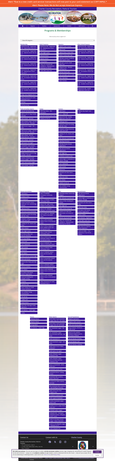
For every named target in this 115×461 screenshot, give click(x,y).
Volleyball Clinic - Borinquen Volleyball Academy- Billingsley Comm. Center (57, 414)
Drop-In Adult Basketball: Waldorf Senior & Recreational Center (47, 221)
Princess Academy (25, 266)
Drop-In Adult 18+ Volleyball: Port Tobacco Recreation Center (47, 215)
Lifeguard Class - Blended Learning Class (65, 68)
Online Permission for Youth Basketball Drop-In (28, 98)
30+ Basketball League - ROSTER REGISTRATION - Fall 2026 (57, 334)
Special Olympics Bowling (75, 338)
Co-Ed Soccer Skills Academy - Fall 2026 (57, 382)
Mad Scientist (62, 166)
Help (64, 458)
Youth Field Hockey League (28, 162)
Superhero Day (25, 284)
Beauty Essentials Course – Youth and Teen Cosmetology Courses (28, 203)
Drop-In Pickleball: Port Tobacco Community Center (47, 243)
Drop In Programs (44, 191)
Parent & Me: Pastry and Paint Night (28, 262)
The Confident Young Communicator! (64, 186)
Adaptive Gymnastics (74, 319)
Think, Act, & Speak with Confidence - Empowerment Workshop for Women (47, 66)
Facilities (44, 26)
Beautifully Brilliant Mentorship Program (67, 194)
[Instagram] (65, 442)
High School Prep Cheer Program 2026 (56, 391)
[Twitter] (55, 442)
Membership (23, 44)
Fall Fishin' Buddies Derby (27, 150)
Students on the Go (45, 118)
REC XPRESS (62, 180)
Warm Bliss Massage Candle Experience (28, 306)
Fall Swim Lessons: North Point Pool (65, 63)
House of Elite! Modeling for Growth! (66, 201)
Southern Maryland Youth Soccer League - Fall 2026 (27, 158)
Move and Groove (25, 259)
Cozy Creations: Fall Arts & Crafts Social (75, 328)
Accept (97, 452)
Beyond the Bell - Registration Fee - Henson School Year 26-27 (28, 65)
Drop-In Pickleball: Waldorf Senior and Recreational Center (47, 253)
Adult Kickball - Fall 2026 (27, 118)
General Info (57, 26)
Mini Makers (24, 253)
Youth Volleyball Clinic (55, 428)
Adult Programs (43, 44)
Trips (78, 109)
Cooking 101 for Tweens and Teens (66, 134)
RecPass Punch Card (64, 72)
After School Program (83, 44)
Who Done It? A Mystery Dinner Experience (84, 227)
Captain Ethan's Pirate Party (66, 52)
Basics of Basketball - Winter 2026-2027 (57, 365)
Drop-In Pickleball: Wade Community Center (46, 248)
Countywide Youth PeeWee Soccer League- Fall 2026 (28, 146)
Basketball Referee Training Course (57, 373)
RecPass (23, 102)
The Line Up (24, 296)
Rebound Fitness (44, 55)
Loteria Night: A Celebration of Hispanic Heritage (67, 159)
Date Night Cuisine (45, 52)
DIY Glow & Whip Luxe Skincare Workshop (27, 234)
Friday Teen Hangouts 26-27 (28, 94)
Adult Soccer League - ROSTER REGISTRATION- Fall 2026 (29, 131)
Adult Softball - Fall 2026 (27, 140)
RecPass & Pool (25, 105)
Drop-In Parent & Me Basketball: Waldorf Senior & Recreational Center (47, 238)
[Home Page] (22, 25)
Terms (46, 458)
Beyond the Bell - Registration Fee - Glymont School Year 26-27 (29, 52)
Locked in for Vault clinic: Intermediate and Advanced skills (66, 213)
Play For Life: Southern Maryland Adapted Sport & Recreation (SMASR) (75, 333)
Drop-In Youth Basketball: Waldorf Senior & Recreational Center (47, 270)
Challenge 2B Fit (63, 121)
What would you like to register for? (57, 36)
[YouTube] (60, 442)
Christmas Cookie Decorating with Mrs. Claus (66, 125)
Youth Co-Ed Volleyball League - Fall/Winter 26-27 (57, 424)
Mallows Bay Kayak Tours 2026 (84, 111)
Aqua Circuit (62, 49)
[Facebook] (50, 442)
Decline (97, 455)
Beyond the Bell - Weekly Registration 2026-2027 (84, 89)
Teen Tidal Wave (63, 78)
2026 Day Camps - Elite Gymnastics (46, 111)
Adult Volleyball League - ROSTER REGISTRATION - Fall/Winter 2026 (56, 360)
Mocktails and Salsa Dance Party (66, 173)
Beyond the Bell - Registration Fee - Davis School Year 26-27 (28, 47)
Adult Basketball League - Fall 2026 (57, 342)
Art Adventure (24, 199)
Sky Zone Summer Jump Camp (48, 115)
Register (33, 26)
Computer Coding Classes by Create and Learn (66, 129)
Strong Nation (43, 61)
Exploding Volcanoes (64, 141)
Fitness (32, 317)
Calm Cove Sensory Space (75, 325)
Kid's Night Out (63, 153)
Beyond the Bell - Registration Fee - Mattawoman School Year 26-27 (28, 71)
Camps (41, 109)
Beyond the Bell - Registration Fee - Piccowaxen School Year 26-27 (28, 77)
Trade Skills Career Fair (46, 70)
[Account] (92, 25)
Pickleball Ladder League (56, 410)
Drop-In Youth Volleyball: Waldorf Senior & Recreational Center (47, 277)
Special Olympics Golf (74, 341)
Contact (69, 26)
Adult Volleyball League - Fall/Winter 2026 (56, 354)
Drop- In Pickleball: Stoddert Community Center (47, 200)
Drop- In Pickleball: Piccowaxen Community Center (46, 195)
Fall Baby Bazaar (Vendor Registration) (65, 144)
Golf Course (82, 26)
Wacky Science (25, 302)
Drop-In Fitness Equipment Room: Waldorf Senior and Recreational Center (47, 227)
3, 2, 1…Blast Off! (63, 114)
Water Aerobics (63, 80)
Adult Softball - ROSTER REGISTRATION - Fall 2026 (28, 136)
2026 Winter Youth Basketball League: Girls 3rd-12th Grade (57, 324)
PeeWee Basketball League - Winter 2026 (57, 401)
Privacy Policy (56, 454)
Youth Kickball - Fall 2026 (27, 165)
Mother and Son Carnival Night (29, 256)
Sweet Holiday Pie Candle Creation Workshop (27, 288)
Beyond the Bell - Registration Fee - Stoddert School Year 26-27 (29, 90)
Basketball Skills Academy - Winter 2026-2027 (56, 377)
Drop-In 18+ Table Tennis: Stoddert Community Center (47, 205)
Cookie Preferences (57, 458)
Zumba (23, 313)
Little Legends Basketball (56, 398)
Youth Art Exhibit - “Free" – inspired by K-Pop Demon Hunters (85, 232)
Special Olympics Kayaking (75, 344)
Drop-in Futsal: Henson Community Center (46, 232)
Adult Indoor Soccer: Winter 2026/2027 (57, 347)
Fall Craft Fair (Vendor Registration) (64, 149)
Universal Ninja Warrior (84, 223)
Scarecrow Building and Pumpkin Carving (27, 277)
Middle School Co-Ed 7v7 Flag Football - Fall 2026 (28, 154)
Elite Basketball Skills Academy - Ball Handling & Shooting (57, 386)
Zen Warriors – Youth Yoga (28, 310)
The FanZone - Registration (85, 217)
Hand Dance (62, 111)
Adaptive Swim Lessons (65, 46)
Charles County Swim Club (65, 55)
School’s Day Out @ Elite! (65, 217)
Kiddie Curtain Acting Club (65, 208)
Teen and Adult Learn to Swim (66, 75)
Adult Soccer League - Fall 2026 (27, 126)
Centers (60, 109)
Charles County (76, 437)
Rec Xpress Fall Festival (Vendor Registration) (27, 273)
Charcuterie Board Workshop (28, 211)
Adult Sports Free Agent (27, 142)
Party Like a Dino (63, 177)
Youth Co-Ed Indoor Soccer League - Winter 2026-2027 (56, 420)
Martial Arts (62, 169)
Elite (59, 191)
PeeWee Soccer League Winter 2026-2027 (57, 406)
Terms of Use (47, 454)
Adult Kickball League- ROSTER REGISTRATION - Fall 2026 (29, 122)
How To (68, 458)
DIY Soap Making (25, 238)
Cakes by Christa (25, 208)
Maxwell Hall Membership (27, 111)
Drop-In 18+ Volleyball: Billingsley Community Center (47, 209)
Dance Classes (25, 228)
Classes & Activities (26, 191)
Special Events (81, 191)
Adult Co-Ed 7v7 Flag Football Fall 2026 (28, 114)
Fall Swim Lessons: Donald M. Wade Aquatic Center (66, 59)
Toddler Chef (24, 299)
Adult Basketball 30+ (55, 339)
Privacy (50, 458)
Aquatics (60, 44)
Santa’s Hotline (82, 214)
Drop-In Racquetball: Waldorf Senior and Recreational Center (47, 259)
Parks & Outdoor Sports (27, 109)
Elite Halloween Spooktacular (66, 138)
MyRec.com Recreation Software (86, 458)
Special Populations (73, 317)
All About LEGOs (25, 196)
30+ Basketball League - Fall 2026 (57, 328)
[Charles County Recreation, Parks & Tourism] (57, 17)
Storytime (23, 281)
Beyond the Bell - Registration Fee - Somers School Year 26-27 (28, 83)
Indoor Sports (53, 317)
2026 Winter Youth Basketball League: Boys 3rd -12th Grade (57, 319)
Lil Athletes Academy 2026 (66, 156)
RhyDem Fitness (44, 58)
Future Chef (24, 241)
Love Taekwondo (63, 163)
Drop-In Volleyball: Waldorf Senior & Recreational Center (47, 265)
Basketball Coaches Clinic (56, 369)
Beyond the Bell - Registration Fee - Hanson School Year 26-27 (28, 58)
